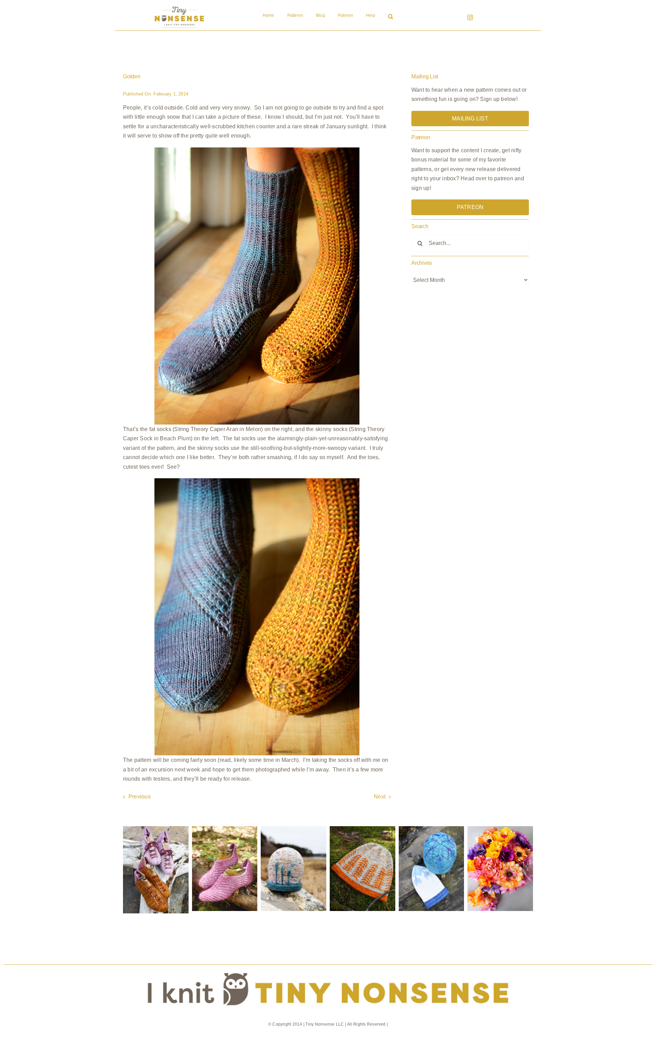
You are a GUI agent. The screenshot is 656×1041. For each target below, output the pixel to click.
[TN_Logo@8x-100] (179, 7)
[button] (390, 17)
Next (379, 796)
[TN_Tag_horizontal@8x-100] (328, 967)
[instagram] (470, 17)
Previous (139, 796)
